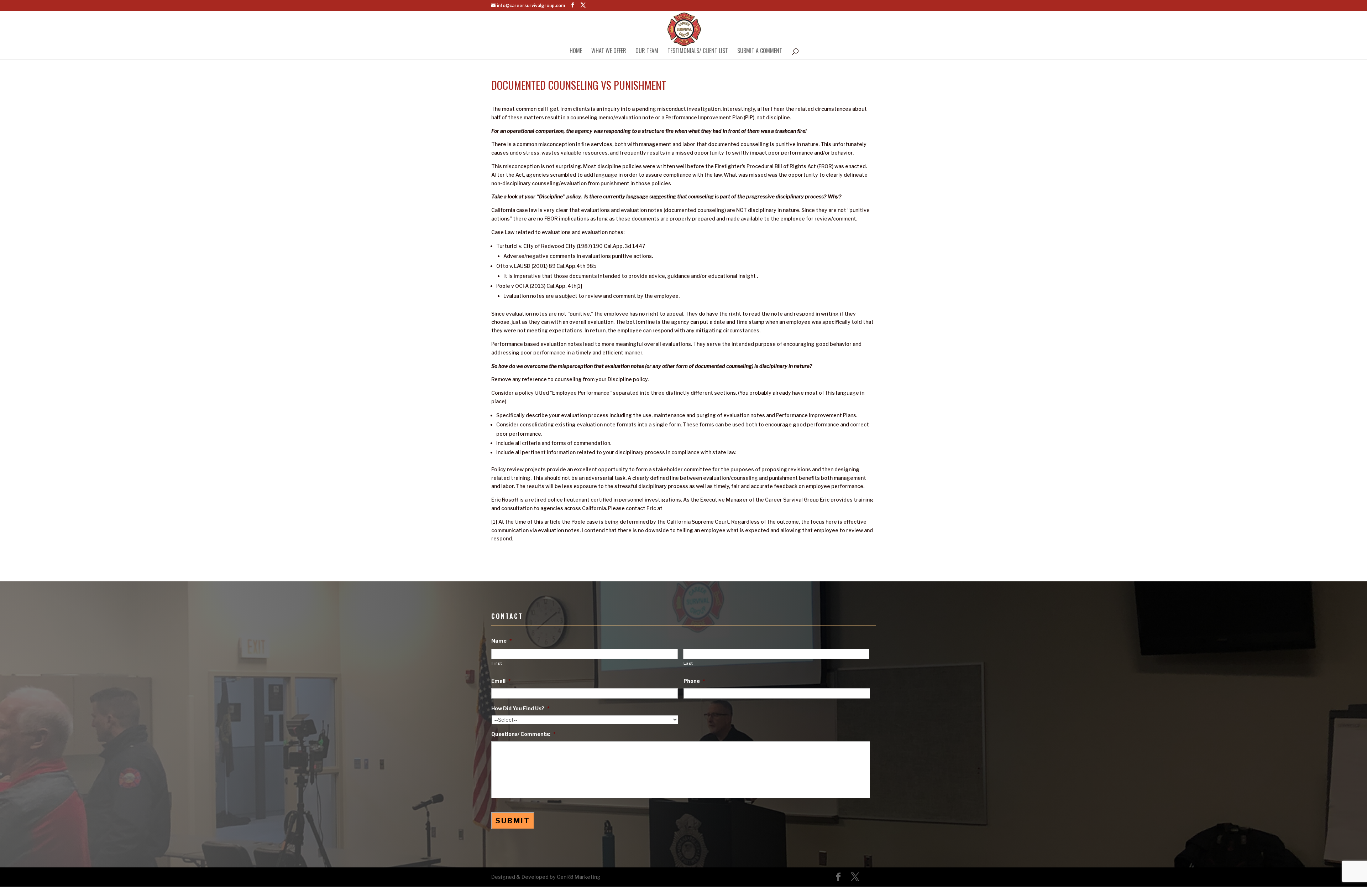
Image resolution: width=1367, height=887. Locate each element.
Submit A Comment (759, 51)
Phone (694, 681)
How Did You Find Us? (520, 708)
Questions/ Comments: (523, 734)
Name (501, 641)
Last (688, 663)
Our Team (646, 51)
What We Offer (608, 51)
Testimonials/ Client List (697, 51)
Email (501, 681)
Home (576, 51)
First (497, 663)
